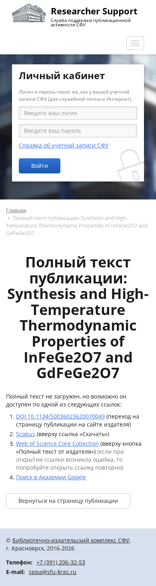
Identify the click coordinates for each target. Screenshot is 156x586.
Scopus (25, 434)
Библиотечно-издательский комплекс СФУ (71, 540)
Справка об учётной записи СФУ (64, 145)
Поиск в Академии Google (51, 477)
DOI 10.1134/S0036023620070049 (60, 416)
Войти (39, 165)
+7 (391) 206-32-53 (60, 562)
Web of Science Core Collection (57, 443)
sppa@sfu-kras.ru (52, 572)
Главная (16, 210)
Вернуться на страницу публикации (68, 500)
